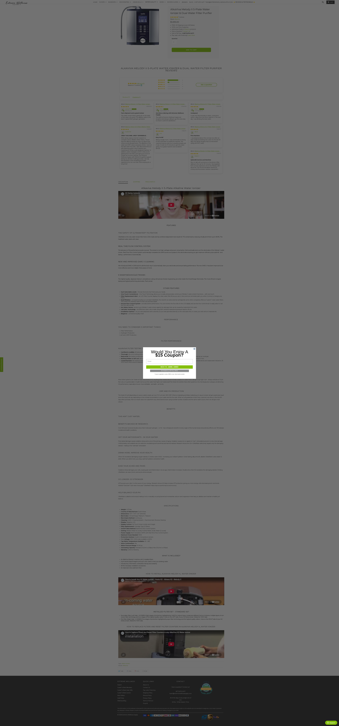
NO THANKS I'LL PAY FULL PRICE (169, 370)
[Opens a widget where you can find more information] (331, 723)
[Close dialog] (194, 349)
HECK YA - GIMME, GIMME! (169, 367)
